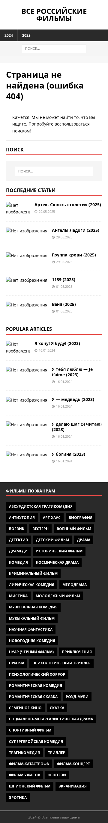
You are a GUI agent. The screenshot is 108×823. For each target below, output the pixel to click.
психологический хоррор (37, 674)
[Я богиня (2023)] (26, 455)
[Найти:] (54, 48)
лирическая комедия (31, 584)
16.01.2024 (47, 350)
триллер (56, 752)
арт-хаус (52, 517)
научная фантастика (30, 629)
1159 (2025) (63, 279)
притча (16, 663)
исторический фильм (59, 551)
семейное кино (25, 707)
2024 (8, 35)
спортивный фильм (30, 730)
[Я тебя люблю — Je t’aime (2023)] (26, 370)
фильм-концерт (73, 763)
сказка (57, 707)
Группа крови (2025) (74, 255)
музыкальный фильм (32, 618)
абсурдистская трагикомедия (41, 506)
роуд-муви (77, 696)
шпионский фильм (29, 786)
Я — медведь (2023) (73, 399)
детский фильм (52, 539)
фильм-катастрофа (29, 763)
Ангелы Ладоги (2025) (75, 230)
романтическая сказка (33, 696)
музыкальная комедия (33, 607)
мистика (18, 595)
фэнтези (57, 775)
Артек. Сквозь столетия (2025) (67, 204)
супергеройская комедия (36, 741)
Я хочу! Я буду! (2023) (57, 343)
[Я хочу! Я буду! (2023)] (18, 347)
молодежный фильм (58, 595)
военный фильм (74, 528)
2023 (26, 35)
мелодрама (74, 584)
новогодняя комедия (32, 640)
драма (83, 539)
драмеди (18, 551)
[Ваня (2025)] (26, 305)
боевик (16, 528)
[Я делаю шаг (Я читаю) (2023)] (26, 424)
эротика (18, 797)
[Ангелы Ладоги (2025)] (26, 231)
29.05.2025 (47, 211)
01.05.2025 (64, 286)
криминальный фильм (33, 573)
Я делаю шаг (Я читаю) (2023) (77, 426)
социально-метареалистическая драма (51, 719)
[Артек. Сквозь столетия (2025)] (18, 209)
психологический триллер (61, 663)
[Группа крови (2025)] (26, 255)
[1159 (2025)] (26, 280)
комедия (18, 562)
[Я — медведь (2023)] (26, 400)
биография (80, 517)
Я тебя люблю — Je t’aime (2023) (72, 371)
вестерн (40, 528)
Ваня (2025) (64, 304)
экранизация (72, 786)
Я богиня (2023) (68, 454)
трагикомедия (24, 752)
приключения (77, 651)
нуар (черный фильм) (31, 651)
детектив (18, 539)
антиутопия (22, 517)
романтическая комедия (35, 685)
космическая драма (57, 562)
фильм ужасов (24, 775)
